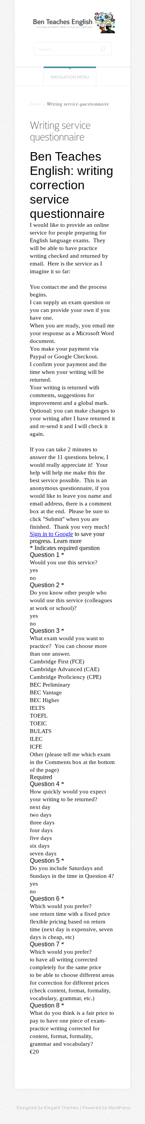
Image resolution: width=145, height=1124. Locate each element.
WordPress (119, 1107)
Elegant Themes (61, 1107)
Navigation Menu (70, 77)
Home (36, 103)
